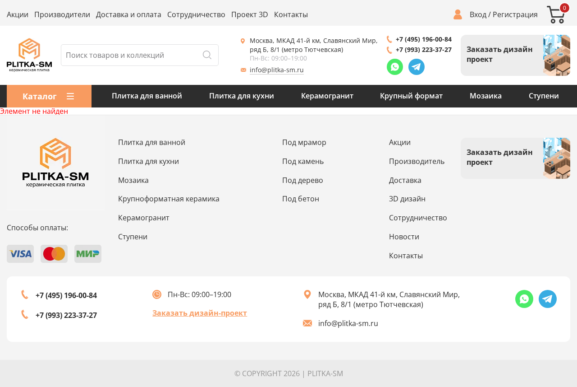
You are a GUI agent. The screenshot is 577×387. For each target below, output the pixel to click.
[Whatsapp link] (395, 67)
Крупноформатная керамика (169, 199)
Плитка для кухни (241, 96)
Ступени (544, 96)
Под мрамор (304, 142)
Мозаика (486, 96)
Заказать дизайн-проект (199, 313)
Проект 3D (249, 14)
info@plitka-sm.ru (277, 69)
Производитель (416, 161)
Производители (62, 14)
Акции (17, 14)
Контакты (291, 14)
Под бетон (300, 199)
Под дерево (302, 180)
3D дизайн (407, 199)
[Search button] (206, 55)
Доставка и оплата (128, 14)
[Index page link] (29, 55)
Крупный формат (411, 96)
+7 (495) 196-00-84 (424, 39)
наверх (544, 319)
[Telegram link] (416, 67)
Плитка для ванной (147, 96)
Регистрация (515, 14)
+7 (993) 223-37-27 (424, 49)
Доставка (405, 180)
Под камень (303, 161)
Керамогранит (327, 96)
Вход (478, 14)
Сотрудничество (196, 14)
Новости (404, 237)
